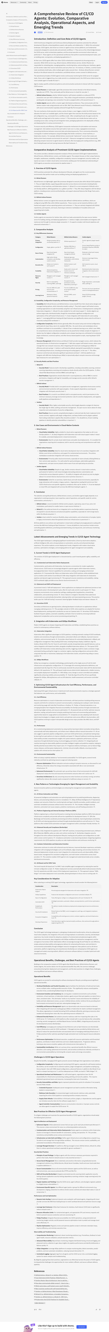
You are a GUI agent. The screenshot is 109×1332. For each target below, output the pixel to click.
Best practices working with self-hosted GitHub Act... (52, 1288)
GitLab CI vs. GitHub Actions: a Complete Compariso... (52, 1294)
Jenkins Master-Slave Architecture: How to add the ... (52, 1280)
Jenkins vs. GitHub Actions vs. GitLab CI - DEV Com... (52, 1297)
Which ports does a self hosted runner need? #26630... (53, 1286)
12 (90, 589)
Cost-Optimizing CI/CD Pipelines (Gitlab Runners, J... (52, 1278)
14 (53, 609)
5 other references (39, 1303)
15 (45, 1019)
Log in (97, 2)
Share (91, 2)
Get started (82, 1327)
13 (59, 594)
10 (42, 573)
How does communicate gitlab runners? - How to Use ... (53, 1283)
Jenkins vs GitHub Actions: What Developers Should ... (52, 1291)
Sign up (104, 2)
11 (56, 639)
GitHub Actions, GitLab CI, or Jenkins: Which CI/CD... (52, 1275)
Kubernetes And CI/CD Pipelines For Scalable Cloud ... (52, 1299)
